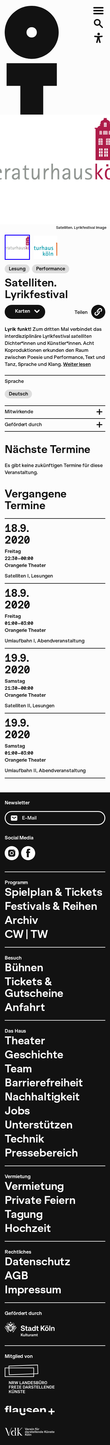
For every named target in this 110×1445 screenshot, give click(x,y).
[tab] (17, 247)
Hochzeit (28, 1228)
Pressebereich (41, 1153)
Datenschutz (37, 1261)
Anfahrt (25, 1007)
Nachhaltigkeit (42, 1096)
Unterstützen (39, 1125)
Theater (25, 1040)
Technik (24, 1139)
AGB (16, 1275)
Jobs (17, 1110)
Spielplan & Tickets (53, 892)
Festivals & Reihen (51, 906)
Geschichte (34, 1054)
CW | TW (26, 934)
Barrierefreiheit (44, 1082)
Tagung (24, 1214)
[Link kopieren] (98, 312)
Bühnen (24, 967)
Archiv (21, 920)
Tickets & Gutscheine (34, 987)
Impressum (33, 1289)
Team (18, 1068)
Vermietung (34, 1186)
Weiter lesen (77, 364)
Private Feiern (40, 1200)
